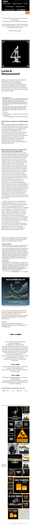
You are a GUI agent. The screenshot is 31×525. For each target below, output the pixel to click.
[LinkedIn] (24, 9)
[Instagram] (18, 9)
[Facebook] (17, 9)
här (11, 369)
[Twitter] (20, 9)
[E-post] (25, 9)
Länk (12, 143)
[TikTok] (23, 9)
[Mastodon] (22, 9)
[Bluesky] (19, 9)
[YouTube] (21, 9)
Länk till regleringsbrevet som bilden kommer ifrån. (15, 116)
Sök (27, 12)
